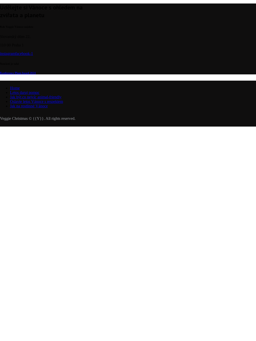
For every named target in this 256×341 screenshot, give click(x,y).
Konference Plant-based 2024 (18, 72)
